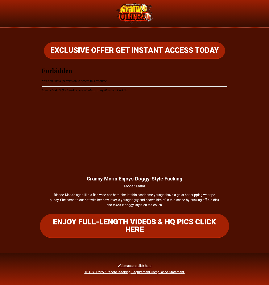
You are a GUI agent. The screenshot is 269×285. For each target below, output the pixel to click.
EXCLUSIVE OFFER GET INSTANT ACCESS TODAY (134, 50)
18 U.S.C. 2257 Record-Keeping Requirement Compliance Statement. (134, 272)
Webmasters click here (135, 266)
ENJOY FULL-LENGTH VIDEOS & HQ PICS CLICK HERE (134, 225)
